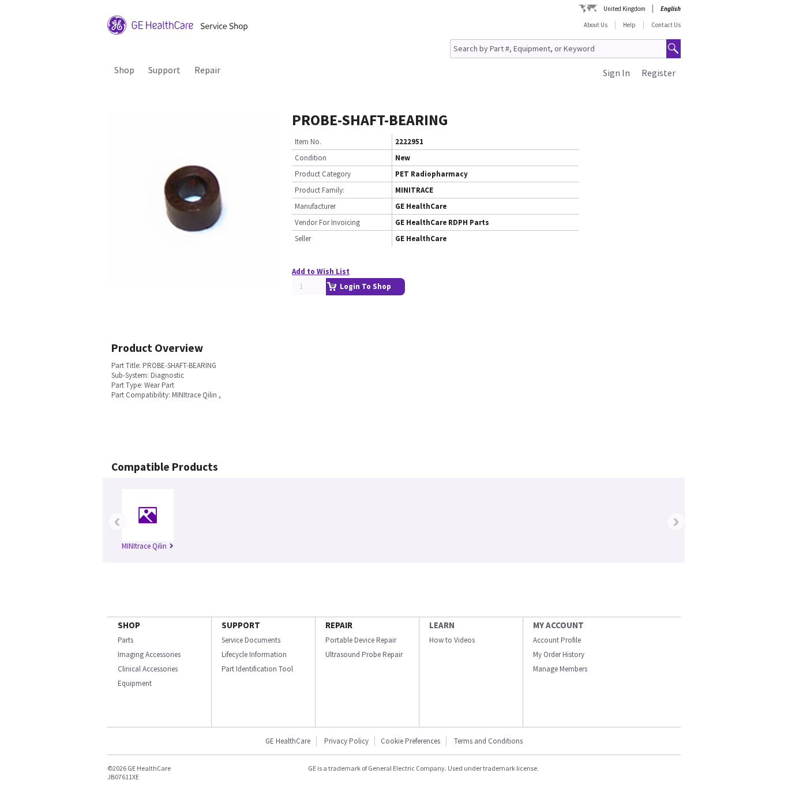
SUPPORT (241, 625)
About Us (595, 25)
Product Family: (319, 190)
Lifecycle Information (254, 654)
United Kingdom (624, 9)
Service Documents (251, 640)
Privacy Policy (345, 741)
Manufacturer (315, 206)
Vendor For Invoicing (327, 222)
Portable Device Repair (360, 640)
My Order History (558, 654)
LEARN (442, 625)
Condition (311, 158)
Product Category (323, 174)
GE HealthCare (287, 741)
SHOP (129, 625)
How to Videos (452, 640)
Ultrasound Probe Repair (364, 654)
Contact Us (666, 25)
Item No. (308, 142)
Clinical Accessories (148, 669)
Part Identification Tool (257, 669)
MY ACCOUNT (558, 625)
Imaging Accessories (149, 654)
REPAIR (338, 625)
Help (629, 25)
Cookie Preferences (410, 741)
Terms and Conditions (488, 741)
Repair (207, 70)
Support (164, 70)
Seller (303, 238)
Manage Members (560, 669)
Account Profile (557, 640)
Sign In (616, 72)
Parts (125, 640)
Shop (124, 70)
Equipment (135, 683)
